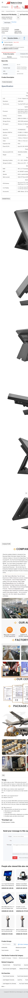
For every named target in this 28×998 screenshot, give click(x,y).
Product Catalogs (23, 944)
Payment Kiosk (6, 965)
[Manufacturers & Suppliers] (14, 2)
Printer (17, 950)
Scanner (26, 965)
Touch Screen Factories (8, 976)
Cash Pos (20, 980)
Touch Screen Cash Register (9, 968)
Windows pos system (21, 947)
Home (3, 11)
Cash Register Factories (8, 980)
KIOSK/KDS (4, 947)
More (3, 986)
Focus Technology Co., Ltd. (19, 991)
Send (15, 857)
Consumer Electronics (10, 11)
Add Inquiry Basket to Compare (10, 48)
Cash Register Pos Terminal (9, 983)
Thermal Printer (17, 965)
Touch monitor (5, 950)
